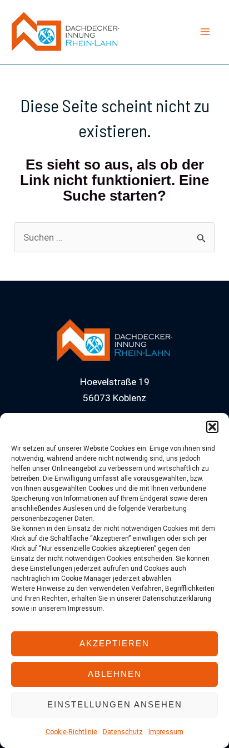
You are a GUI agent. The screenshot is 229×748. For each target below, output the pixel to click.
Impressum (165, 732)
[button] (212, 426)
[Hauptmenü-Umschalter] (205, 32)
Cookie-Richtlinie (71, 732)
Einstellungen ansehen (114, 704)
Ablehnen (115, 674)
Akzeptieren (114, 643)
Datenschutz (123, 732)
